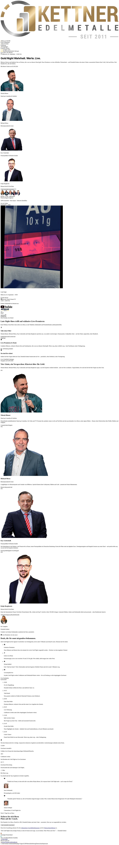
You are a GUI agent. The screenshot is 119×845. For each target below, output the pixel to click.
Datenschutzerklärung (49, 828)
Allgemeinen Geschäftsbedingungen (30, 828)
